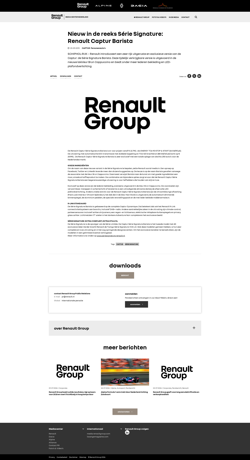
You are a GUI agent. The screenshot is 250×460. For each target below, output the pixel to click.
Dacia (51, 436)
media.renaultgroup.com (98, 433)
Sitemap (82, 457)
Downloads (65, 76)
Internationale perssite (72, 300)
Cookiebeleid (62, 457)
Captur (120, 244)
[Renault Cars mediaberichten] (121, 6)
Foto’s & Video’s (159, 17)
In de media (174, 17)
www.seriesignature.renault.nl (111, 235)
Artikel (53, 76)
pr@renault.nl (68, 296)
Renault (52, 433)
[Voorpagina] (57, 17)
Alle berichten (124, 412)
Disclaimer (73, 457)
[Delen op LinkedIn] (199, 76)
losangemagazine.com (97, 436)
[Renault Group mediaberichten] (83, 6)
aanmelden (135, 304)
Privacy (52, 457)
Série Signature (131, 244)
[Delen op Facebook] (189, 76)
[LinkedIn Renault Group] (127, 432)
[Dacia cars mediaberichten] (139, 6)
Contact (185, 17)
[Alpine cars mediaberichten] (103, 6)
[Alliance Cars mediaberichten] (163, 6)
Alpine (52, 439)
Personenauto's (98, 48)
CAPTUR (86, 48)
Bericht (125, 275)
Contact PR (54, 445)
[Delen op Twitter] (194, 76)
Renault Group (142, 17)
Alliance (53, 442)
